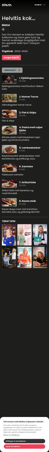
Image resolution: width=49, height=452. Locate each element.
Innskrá (38, 5)
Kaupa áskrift (11, 57)
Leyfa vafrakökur (13, 446)
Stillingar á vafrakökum (16, 441)
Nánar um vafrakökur (11, 435)
